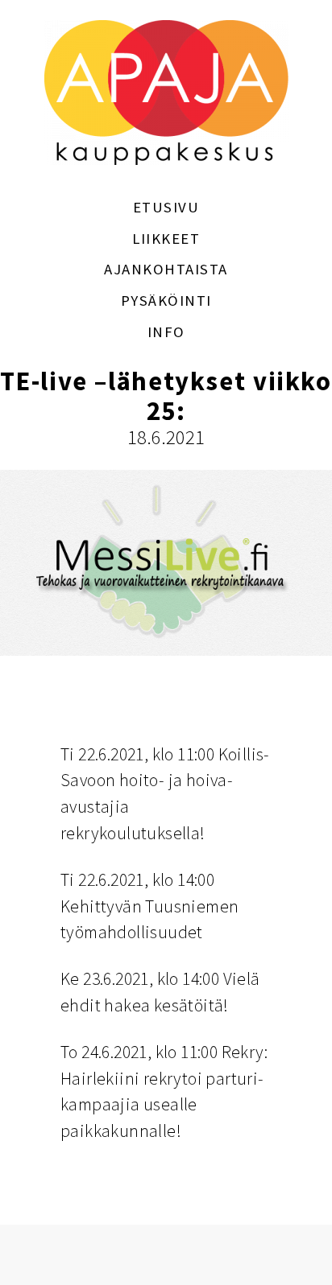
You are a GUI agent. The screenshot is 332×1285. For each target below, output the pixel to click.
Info (166, 332)
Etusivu (166, 207)
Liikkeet (166, 238)
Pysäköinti (166, 300)
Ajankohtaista (166, 269)
